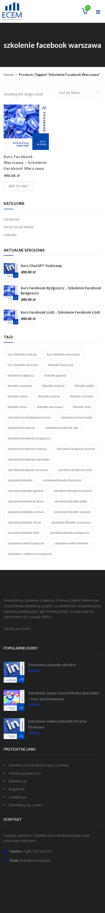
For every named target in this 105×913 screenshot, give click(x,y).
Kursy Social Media (18, 227)
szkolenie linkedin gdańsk (25, 491)
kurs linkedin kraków (22, 354)
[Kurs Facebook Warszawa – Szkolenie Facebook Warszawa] (26, 127)
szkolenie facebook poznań (75, 449)
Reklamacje (18, 781)
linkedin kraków (53, 386)
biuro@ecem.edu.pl (35, 860)
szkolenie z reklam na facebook (30, 554)
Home (8, 74)
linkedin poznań (49, 396)
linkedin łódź (82, 407)
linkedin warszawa (50, 407)
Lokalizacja (17, 797)
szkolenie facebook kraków (27, 449)
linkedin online (18, 396)
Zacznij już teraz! (17, 628)
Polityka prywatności (25, 773)
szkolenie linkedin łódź (24, 533)
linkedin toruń (17, 407)
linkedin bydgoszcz (21, 375)
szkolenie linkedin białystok (62, 480)
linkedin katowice (20, 386)
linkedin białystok (61, 365)
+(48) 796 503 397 (37, 851)
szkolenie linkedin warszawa (71, 522)
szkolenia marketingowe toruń (29, 417)
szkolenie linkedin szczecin (72, 512)
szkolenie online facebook (26, 543)
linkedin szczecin (81, 396)
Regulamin (17, 789)
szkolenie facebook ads (61, 428)
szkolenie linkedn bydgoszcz (70, 533)
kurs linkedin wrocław (23, 365)
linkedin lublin (84, 386)
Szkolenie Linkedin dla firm (52, 664)
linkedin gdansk (55, 375)
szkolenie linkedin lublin (70, 501)
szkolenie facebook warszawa (29, 459)
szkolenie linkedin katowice (72, 491)
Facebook (11, 219)
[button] (84, 12)
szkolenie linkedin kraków (26, 501)
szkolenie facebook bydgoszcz (29, 438)
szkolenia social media (76, 417)
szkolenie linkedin (20, 480)
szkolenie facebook (21, 428)
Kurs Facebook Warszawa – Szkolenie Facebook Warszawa (25, 162)
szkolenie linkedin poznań (26, 512)
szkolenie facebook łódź (75, 470)
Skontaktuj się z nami (25, 805)
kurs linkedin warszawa (63, 354)
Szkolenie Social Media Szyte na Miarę (39, 765)
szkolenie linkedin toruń (24, 522)
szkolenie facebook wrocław (28, 470)
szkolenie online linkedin (71, 543)
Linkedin (10, 234)
